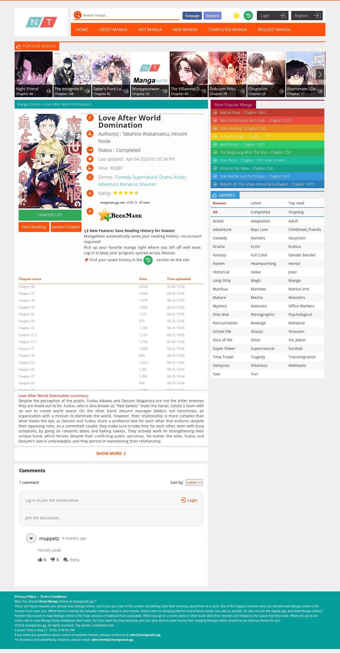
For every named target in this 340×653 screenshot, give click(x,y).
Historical (221, 271)
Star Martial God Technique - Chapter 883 (254, 176)
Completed (260, 211)
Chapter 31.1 (28, 342)
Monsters (296, 297)
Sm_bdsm (297, 339)
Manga (294, 280)
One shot (221, 314)
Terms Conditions (53, 597)
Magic (256, 280)
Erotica (294, 246)
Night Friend (27, 88)
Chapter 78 (218, 93)
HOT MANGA (150, 29)
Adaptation (260, 221)
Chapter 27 (27, 376)
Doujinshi (296, 237)
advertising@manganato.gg (112, 640)
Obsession (257, 88)
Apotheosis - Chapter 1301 (242, 144)
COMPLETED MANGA (227, 29)
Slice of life (222, 339)
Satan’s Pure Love (109, 88)
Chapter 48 (24, 93)
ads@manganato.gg (145, 635)
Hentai (294, 263)
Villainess (259, 365)
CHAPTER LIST (50, 214)
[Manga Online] (41, 22)
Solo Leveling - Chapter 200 (243, 128)
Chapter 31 (27, 348)
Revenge (258, 322)
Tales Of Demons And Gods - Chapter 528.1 (256, 120)
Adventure (108, 184)
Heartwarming (263, 263)
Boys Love (259, 229)
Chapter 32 (27, 328)
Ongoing (296, 211)
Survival (295, 348)
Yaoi (216, 373)
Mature (219, 297)
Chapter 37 (27, 293)
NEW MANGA (185, 29)
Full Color (259, 254)
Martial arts (298, 288)
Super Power (224, 348)
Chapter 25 (140, 93)
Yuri (254, 373)
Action (179, 177)
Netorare (259, 305)
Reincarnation (225, 322)
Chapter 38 (27, 286)
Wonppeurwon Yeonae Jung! (148, 88)
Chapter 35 (27, 307)
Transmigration (302, 356)
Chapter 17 (295, 93)
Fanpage (192, 15)
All (215, 212)
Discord (212, 15)
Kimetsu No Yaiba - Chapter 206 (246, 168)
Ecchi (255, 246)
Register (301, 15)
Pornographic (263, 314)
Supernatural (145, 177)
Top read (296, 202)
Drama (165, 177)
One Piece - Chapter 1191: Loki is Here (252, 160)
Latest (256, 202)
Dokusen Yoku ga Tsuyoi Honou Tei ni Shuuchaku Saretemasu (226, 88)
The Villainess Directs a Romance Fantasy (187, 88)
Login (265, 15)
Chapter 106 (64, 93)
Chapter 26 (27, 383)
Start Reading (34, 226)
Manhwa (258, 288)
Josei (292, 271)
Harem (219, 263)
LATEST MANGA (113, 29)
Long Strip (222, 280)
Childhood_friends (304, 229)
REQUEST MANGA (274, 29)
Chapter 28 (27, 369)
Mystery (220, 305)
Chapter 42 (101, 93)
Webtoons (297, 365)
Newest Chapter (66, 226)
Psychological (300, 314)
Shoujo (257, 331)
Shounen (147, 184)
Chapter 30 (27, 355)
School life (222, 331)
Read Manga (48, 601)
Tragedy (258, 356)
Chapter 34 (27, 314)
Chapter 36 (27, 300)
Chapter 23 (257, 93)
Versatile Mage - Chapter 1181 (245, 136)
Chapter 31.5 (28, 335)
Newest (219, 203)
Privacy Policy (25, 597)
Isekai (256, 271)
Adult (293, 221)
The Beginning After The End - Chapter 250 (255, 152)
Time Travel (223, 356)
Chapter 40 (179, 93)
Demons (258, 237)
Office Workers (301, 305)
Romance (129, 184)
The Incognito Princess (70, 88)
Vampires (221, 365)
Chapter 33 (27, 321)
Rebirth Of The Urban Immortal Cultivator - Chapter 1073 (267, 184)
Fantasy (219, 254)
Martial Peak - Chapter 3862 (243, 112)
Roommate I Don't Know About (303, 88)
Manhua (220, 288)
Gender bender (302, 254)
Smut (255, 339)
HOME (82, 29)
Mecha (257, 297)
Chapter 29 (27, 362)
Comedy (123, 177)
